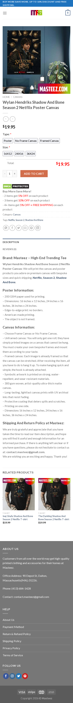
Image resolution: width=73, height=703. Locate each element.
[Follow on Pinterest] (25, 676)
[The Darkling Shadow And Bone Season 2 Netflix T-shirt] (54, 494)
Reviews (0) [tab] (9, 249)
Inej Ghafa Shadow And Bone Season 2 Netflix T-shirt (18, 518)
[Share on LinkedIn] (38, 228)
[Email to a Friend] (25, 228)
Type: (7, 134)
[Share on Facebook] (12, 228)
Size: (6, 147)
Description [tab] (11, 242)
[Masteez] (36, 13)
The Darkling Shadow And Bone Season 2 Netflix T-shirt (53, 518)
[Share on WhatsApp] (6, 228)
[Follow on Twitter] (19, 676)
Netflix (11, 220)
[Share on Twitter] (19, 228)
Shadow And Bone (34, 220)
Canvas (18, 97)
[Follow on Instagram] (12, 676)
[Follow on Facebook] (6, 676)
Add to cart (34, 173)
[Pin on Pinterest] (31, 228)
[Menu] (5, 13)
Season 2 (20, 220)
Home (6, 97)
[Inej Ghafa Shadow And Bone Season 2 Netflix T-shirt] (19, 494)
